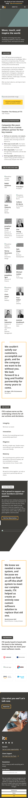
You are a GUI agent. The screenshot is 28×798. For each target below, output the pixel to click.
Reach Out (6, 706)
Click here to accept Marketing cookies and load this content (13, 102)
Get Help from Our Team (9, 756)
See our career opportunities (10, 749)
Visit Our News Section (10, 518)
